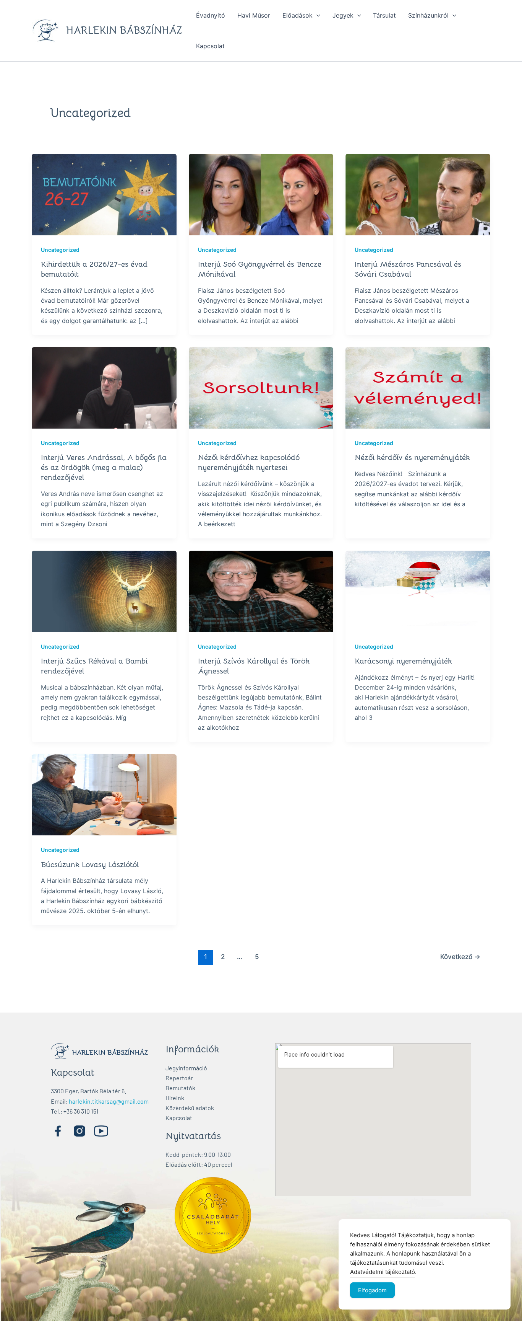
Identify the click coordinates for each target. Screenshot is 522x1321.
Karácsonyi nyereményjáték (403, 661)
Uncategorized (60, 249)
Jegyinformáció (186, 1067)
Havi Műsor (253, 15)
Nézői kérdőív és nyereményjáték (412, 457)
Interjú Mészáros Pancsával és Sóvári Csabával (408, 269)
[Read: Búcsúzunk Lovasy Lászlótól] (104, 794)
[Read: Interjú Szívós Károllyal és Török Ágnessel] (261, 591)
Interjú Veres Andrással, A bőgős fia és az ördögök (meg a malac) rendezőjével (104, 467)
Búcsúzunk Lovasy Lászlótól (90, 864)
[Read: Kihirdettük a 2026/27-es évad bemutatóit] (104, 194)
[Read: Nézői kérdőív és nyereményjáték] (417, 387)
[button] (316, 15)
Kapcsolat (210, 46)
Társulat (384, 15)
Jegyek (342, 15)
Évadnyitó (210, 15)
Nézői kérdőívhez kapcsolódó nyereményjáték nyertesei (249, 462)
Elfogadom (372, 1290)
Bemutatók (180, 1087)
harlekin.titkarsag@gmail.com (109, 1101)
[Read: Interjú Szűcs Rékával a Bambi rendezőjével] (104, 591)
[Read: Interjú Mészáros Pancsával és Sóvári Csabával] (417, 194)
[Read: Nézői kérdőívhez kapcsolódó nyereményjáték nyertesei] (261, 387)
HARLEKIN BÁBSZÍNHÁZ (124, 30)
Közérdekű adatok (189, 1107)
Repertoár (179, 1077)
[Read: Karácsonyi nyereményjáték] (417, 591)
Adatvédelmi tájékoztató (382, 1271)
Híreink (174, 1097)
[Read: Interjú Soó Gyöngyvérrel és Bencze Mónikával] (261, 194)
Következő (460, 956)
